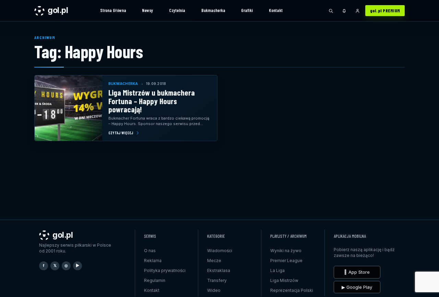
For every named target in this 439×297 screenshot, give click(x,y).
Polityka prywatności (165, 270)
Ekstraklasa (218, 270)
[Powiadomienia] (344, 10)
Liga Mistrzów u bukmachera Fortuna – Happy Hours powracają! (151, 101)
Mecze (214, 260)
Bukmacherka (213, 10)
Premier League (286, 260)
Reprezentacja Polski (291, 290)
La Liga (277, 270)
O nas (150, 250)
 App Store (357, 272)
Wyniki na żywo (285, 250)
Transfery (217, 280)
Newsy (147, 10)
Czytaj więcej (120, 133)
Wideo (214, 290)
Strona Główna (113, 10)
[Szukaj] (331, 10)
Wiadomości (219, 250)
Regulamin (154, 280)
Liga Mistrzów (284, 280)
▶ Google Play (357, 287)
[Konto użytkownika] (358, 10)
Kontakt (276, 10)
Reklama (153, 260)
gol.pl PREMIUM (385, 10)
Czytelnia (177, 10)
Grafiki (247, 10)
